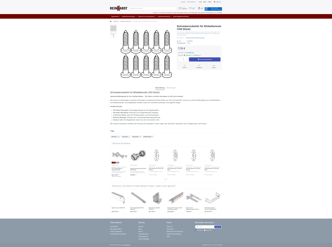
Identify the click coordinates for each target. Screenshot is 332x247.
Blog (200, 2)
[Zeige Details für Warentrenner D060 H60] (120, 198)
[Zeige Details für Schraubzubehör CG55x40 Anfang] (157, 155)
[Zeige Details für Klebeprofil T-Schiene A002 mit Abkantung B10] (175, 198)
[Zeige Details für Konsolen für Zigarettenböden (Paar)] (194, 198)
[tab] (160, 88)
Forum (209, 2)
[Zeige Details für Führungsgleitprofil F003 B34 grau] (138, 198)
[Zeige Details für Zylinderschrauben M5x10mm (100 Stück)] (138, 155)
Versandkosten (190, 52)
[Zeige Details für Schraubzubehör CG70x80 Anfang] (194, 155)
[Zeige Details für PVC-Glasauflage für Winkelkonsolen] (120, 155)
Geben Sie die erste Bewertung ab (195, 38)
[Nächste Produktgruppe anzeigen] (220, 164)
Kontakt (183, 2)
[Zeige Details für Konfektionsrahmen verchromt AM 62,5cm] (212, 198)
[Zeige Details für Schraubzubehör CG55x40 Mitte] (175, 155)
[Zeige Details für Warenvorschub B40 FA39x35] (157, 198)
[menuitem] (115, 16)
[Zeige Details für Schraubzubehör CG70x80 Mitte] (212, 155)
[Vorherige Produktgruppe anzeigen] (111, 164)
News (204, 2)
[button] (179, 59)
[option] (113, 28)
